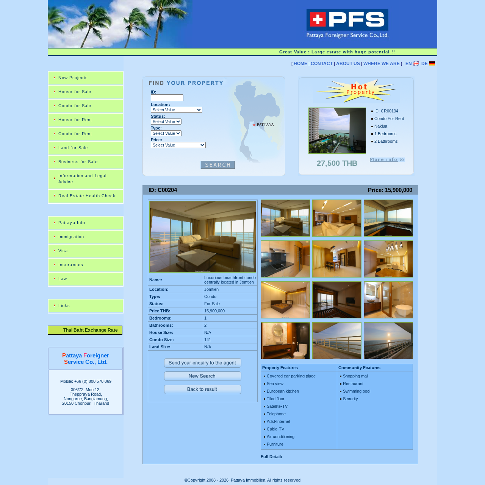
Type (155, 128)
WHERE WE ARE (381, 63)
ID (153, 92)
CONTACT (322, 63)
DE (424, 63)
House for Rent (75, 119)
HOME (300, 63)
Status (157, 116)
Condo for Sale (74, 105)
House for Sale (74, 91)
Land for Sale (73, 147)
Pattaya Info (71, 222)
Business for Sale (78, 161)
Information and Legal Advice (82, 178)
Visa (63, 250)
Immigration (71, 236)
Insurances (70, 264)
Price (156, 139)
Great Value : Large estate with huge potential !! (330, 52)
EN (408, 63)
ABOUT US (348, 63)
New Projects (73, 77)
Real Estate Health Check (87, 195)
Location (160, 104)
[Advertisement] (280, 73)
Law (62, 278)
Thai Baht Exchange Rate (88, 330)
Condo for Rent (75, 133)
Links (64, 305)
